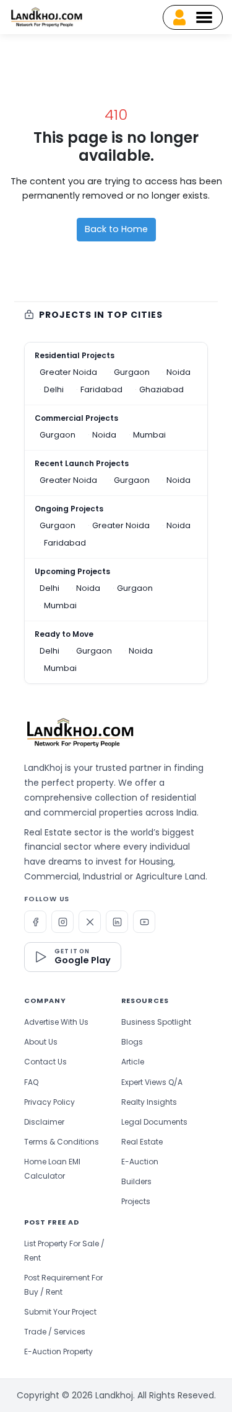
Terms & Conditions (61, 1141)
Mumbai (149, 434)
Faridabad (101, 389)
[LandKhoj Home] (79, 732)
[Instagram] (62, 922)
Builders (136, 1181)
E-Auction (139, 1161)
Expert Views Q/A (152, 1082)
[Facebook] (35, 922)
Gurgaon (132, 372)
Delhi (54, 389)
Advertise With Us (56, 1022)
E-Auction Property (58, 1351)
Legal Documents (154, 1122)
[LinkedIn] (117, 922)
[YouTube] (144, 922)
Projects (135, 1201)
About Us (41, 1042)
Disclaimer (44, 1122)
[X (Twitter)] (90, 922)
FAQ (31, 1082)
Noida (178, 372)
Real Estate (142, 1141)
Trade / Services (54, 1331)
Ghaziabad (161, 389)
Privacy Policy (49, 1102)
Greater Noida (68, 372)
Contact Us (45, 1061)
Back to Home (116, 229)
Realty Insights (149, 1102)
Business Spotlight (156, 1022)
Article (132, 1061)
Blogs (132, 1042)
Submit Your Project (60, 1311)
